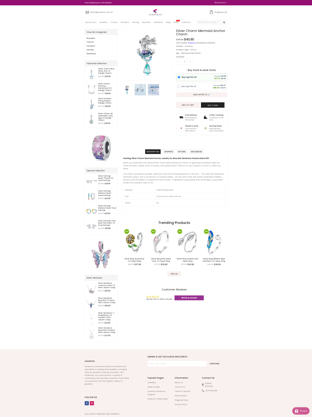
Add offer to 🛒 (201, 94)
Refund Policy (181, 395)
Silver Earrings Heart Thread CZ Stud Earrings (105, 178)
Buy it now (213, 105)
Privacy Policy (181, 404)
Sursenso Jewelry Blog (157, 399)
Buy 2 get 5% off (189, 77)
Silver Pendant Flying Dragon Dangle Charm (105, 100)
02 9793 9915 (211, 390)
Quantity (180, 57)
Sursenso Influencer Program (157, 393)
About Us (179, 382)
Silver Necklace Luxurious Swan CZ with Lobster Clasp (106, 285)
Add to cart (188, 105)
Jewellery (152, 382)
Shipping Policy (181, 400)
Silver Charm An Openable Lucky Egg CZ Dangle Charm (105, 116)
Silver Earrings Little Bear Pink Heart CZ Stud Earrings (107, 223)
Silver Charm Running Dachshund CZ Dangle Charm (105, 87)
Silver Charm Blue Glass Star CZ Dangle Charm (106, 71)
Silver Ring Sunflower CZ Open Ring (134, 260)
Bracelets (91, 38)
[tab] (101, 38)
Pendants (91, 46)
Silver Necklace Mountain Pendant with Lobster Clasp (106, 330)
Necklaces (91, 53)
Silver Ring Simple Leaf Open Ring (187, 260)
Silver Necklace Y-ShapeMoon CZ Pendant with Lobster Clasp (106, 316)
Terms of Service (182, 391)
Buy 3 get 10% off (189, 86)
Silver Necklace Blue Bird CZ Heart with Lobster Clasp (106, 300)
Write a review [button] (189, 297)
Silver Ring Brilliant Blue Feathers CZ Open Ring (214, 260)
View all (174, 274)
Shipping (191, 43)
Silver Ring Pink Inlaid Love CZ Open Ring (161, 260)
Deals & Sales (154, 387)
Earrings (90, 49)
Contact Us (180, 387)
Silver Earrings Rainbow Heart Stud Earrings (107, 208)
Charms (90, 42)
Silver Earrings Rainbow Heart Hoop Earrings (104, 193)
